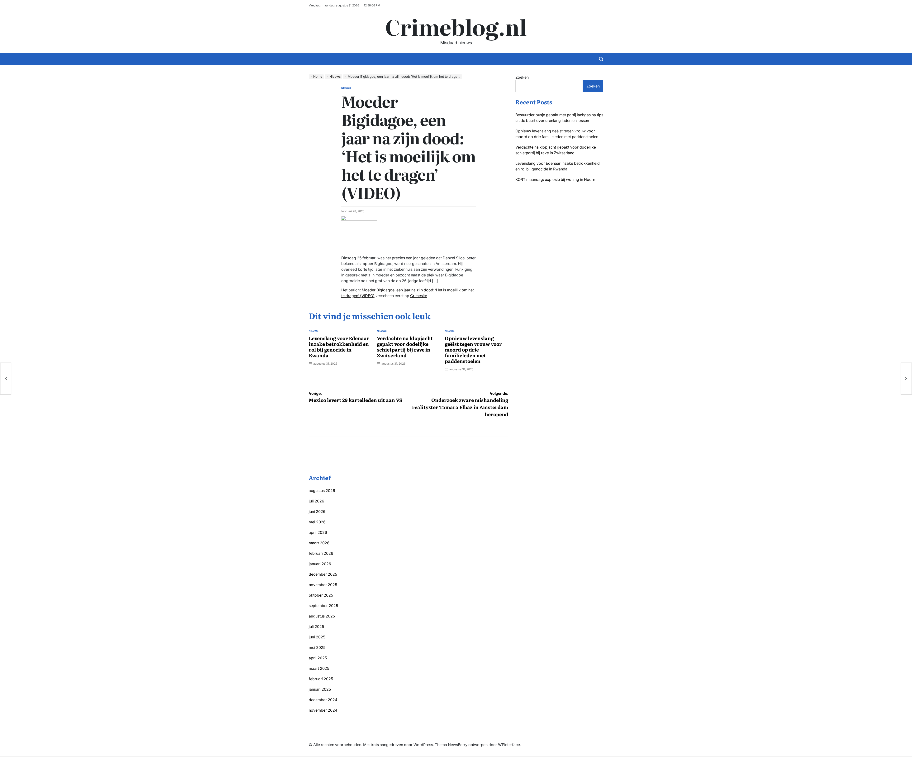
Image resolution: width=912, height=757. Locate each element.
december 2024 (323, 699)
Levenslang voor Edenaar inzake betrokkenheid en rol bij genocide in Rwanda (339, 346)
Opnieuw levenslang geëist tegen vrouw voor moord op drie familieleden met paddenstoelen (473, 349)
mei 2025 (317, 647)
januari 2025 (320, 689)
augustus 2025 (322, 616)
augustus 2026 (322, 490)
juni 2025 (317, 637)
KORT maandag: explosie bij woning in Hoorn (555, 179)
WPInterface (509, 744)
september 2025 (323, 605)
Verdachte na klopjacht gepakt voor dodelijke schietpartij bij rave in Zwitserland (405, 346)
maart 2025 (319, 668)
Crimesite (418, 295)
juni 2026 (317, 511)
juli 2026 (316, 501)
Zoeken (522, 77)
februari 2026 (321, 553)
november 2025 (323, 584)
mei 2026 (317, 522)
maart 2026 (319, 542)
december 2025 (323, 574)
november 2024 (323, 710)
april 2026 (318, 532)
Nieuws (346, 88)
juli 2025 (316, 626)
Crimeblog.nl (456, 26)
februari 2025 (321, 678)
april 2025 (318, 658)
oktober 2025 (321, 595)
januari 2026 (320, 563)
